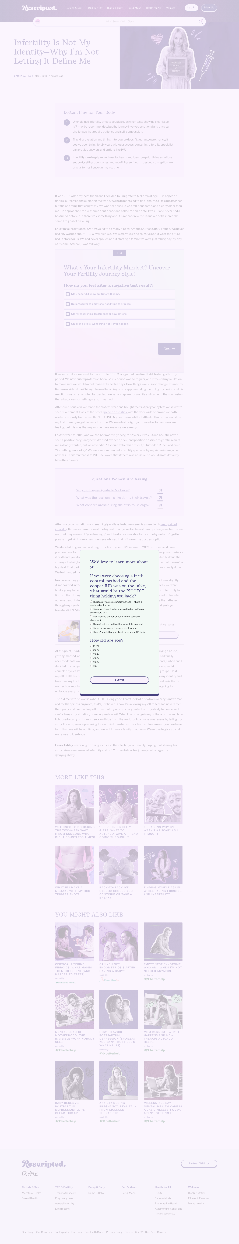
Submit (119, 680)
